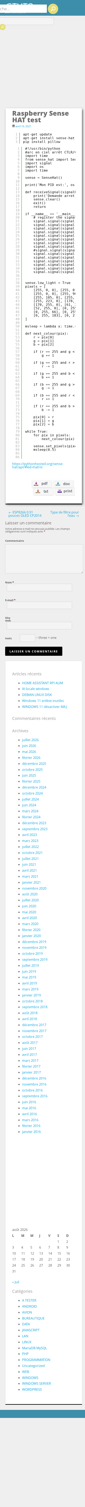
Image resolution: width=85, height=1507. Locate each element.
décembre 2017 (34, 1025)
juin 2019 (29, 971)
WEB (25, 1371)
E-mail (10, 600)
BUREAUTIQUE (33, 1318)
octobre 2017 (32, 1036)
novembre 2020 (34, 888)
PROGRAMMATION (36, 1359)
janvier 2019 (31, 995)
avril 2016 (29, 1114)
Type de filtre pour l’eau (64, 514)
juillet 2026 (30, 740)
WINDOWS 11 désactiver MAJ (44, 706)
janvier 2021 (31, 882)
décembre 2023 (34, 823)
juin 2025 (29, 775)
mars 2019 (30, 989)
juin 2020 (29, 906)
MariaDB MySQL (34, 1348)
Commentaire (11, 540)
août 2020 (30, 894)
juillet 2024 (30, 799)
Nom (9, 582)
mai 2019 (29, 977)
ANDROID (29, 1306)
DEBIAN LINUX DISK (37, 694)
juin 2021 (29, 864)
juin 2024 (29, 805)
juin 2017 (29, 1048)
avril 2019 (29, 983)
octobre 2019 (32, 953)
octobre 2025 (32, 769)
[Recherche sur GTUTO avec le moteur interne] (53, 9)
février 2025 (31, 781)
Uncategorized (33, 1365)
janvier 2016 (31, 1131)
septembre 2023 (34, 829)
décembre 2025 (34, 763)
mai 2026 (29, 751)
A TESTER (29, 1300)
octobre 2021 (32, 852)
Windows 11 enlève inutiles (43, 700)
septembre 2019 (34, 959)
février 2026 (31, 757)
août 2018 (30, 1013)
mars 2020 (30, 924)
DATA (26, 1324)
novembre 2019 (34, 947)
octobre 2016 (32, 1090)
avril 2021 (29, 870)
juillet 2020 (30, 900)
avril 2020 (29, 918)
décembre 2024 (34, 787)
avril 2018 (29, 1019)
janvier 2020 (31, 936)
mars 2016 (30, 1120)
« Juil (15, 1282)
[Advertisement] (42, 63)
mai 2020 (29, 912)
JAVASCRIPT (31, 1330)
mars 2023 (30, 840)
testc (8, 638)
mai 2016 (29, 1108)
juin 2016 (29, 1102)
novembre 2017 (34, 1031)
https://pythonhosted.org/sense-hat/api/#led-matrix (37, 465)
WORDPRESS (32, 1389)
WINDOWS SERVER (36, 1383)
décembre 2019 (34, 942)
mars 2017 (30, 1060)
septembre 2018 (34, 1007)
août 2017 (30, 1042)
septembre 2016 (34, 1096)
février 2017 (31, 1066)
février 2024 (31, 817)
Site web (8, 619)
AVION (27, 1312)
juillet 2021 (30, 858)
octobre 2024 (32, 793)
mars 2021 (30, 876)
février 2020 (31, 930)
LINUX (26, 1342)
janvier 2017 (31, 1072)
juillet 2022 (30, 846)
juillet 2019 (30, 965)
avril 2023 (29, 834)
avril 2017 (29, 1054)
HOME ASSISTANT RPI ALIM (42, 683)
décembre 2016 (34, 1078)
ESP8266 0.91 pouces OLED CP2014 (24, 514)
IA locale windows (35, 688)
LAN (25, 1336)
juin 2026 (29, 745)
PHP (25, 1354)
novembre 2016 (34, 1084)
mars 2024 (30, 811)
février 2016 (31, 1125)
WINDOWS (30, 1377)
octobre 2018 (32, 1001)
